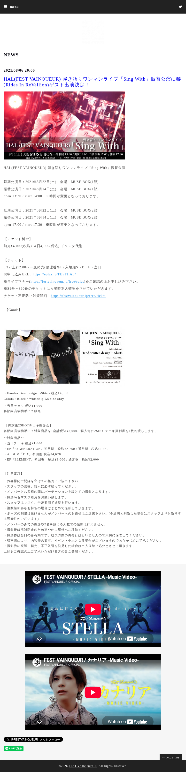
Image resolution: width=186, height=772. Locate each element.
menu (14, 6)
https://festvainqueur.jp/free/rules (57, 281)
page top (172, 757)
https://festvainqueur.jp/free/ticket (78, 296)
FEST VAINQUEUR (83, 766)
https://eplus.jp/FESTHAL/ (54, 274)
